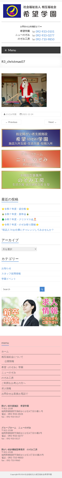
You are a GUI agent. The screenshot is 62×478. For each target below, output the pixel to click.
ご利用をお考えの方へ (14, 383)
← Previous (11, 122)
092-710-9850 (45, 39)
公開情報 (9, 361)
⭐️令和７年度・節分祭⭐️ (15, 208)
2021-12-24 (27, 114)
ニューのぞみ (9, 372)
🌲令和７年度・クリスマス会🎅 (19, 219)
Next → (52, 122)
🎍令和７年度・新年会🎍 (15, 214)
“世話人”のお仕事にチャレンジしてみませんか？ (28, 229)
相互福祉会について (12, 356)
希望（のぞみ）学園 (12, 367)
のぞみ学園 (11, 114)
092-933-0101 (45, 31)
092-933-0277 (45, 35)
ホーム (5, 351)
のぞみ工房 (8, 377)
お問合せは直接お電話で (15, 393)
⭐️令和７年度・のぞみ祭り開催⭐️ (20, 224)
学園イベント (9, 278)
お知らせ (6, 268)
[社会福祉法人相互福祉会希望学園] (31, 5)
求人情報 (6, 388)
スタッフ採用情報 (11, 273)
